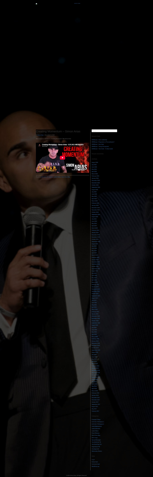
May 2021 (94, 304)
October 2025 (95, 185)
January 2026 (95, 178)
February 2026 (95, 176)
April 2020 (94, 334)
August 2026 (95, 162)
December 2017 (96, 397)
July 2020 (94, 327)
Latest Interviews (96, 428)
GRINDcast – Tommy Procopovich (100, 146)
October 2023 (95, 239)
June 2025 (94, 194)
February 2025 (95, 203)
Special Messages (96, 439)
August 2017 (95, 406)
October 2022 (95, 266)
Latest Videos (57, 177)
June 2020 (94, 329)
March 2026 (95, 173)
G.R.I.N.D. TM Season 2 (47, 177)
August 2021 (95, 298)
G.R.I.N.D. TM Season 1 (98, 421)
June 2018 (94, 384)
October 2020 (95, 320)
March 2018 (95, 390)
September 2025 (96, 187)
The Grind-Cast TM (96, 444)
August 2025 (95, 189)
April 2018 (94, 388)
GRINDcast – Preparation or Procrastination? (103, 142)
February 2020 (95, 338)
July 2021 (94, 300)
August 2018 (95, 379)
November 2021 (96, 291)
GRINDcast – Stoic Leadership (99, 139)
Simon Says (95, 437)
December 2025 (96, 180)
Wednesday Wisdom (97, 451)
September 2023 (96, 241)
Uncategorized (95, 449)
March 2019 (95, 363)
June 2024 (94, 221)
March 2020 (95, 336)
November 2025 (96, 182)
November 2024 (96, 209)
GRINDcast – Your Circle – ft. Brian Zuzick (102, 148)
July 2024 (94, 219)
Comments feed (96, 464)
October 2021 (95, 293)
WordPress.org (95, 466)
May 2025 (94, 196)
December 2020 (96, 316)
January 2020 (95, 341)
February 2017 (95, 411)
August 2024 (95, 216)
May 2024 (94, 223)
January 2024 (95, 232)
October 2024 (95, 212)
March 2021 (95, 309)
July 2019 (94, 354)
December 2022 (96, 262)
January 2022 (95, 286)
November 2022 (96, 264)
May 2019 (94, 359)
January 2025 (95, 205)
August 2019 (95, 352)
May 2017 (94, 408)
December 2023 (96, 234)
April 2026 (94, 171)
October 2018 (95, 375)
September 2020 (96, 323)
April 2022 (94, 280)
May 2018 (94, 386)
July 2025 (94, 191)
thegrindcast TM (96, 446)
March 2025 (95, 200)
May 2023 (94, 250)
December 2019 (96, 343)
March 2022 (95, 282)
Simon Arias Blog (65, 177)
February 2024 (95, 230)
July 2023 (94, 246)
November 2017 (96, 399)
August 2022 (95, 271)
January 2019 (95, 368)
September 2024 (96, 214)
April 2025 (94, 198)
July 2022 (94, 273)
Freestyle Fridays (96, 419)
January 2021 (95, 314)
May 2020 (94, 332)
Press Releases (96, 433)
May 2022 (94, 277)
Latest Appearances (97, 426)
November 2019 (96, 345)
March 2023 (95, 255)
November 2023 (96, 237)
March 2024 (95, 228)
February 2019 (95, 366)
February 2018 (95, 393)
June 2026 (94, 167)
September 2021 (96, 295)
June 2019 (94, 356)
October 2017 (95, 402)
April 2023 (94, 252)
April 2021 (94, 307)
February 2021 (95, 311)
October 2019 (95, 347)
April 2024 (94, 225)
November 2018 (96, 372)
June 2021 (94, 302)
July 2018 (94, 381)
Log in (93, 459)
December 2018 (96, 370)
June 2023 (94, 248)
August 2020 (95, 325)
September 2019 (96, 350)
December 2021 (96, 289)
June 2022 (94, 275)
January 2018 (95, 395)
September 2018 (96, 377)
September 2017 (96, 404)
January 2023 (95, 259)
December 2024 (96, 207)
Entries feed (95, 461)
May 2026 (94, 169)
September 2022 (96, 268)
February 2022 (95, 284)
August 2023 (95, 243)
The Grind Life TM (96, 442)
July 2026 (94, 164)
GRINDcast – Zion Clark (98, 144)
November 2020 (96, 318)
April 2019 (94, 361)
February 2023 (95, 257)
